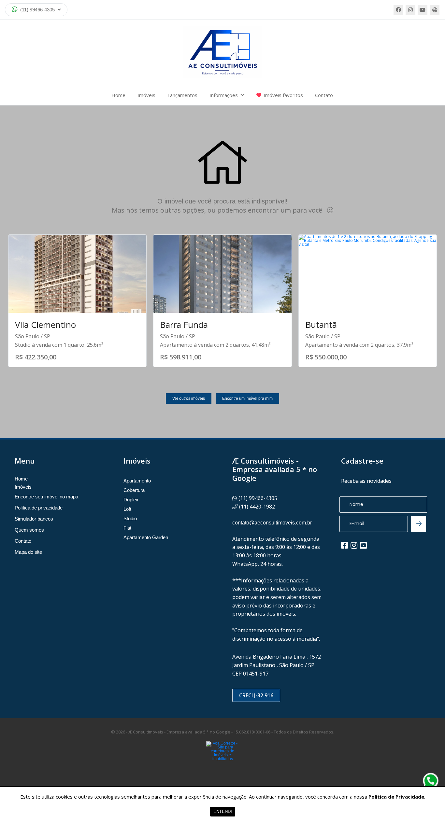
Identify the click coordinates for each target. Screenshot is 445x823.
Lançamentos (182, 95)
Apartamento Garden (145, 537)
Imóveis (146, 95)
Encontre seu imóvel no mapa (46, 496)
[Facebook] (398, 10)
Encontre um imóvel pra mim (247, 398)
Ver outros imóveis (188, 398)
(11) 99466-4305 (37, 9)
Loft (127, 509)
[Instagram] (410, 10)
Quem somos (29, 530)
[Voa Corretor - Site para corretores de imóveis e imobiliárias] (222, 760)
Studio (130, 518)
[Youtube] (422, 10)
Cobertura (134, 490)
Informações (223, 95)
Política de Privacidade (396, 796)
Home (118, 95)
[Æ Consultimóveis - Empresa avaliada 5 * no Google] (222, 52)
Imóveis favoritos (283, 95)
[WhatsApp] (430, 780)
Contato (324, 95)
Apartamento (137, 480)
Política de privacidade (39, 507)
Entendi (222, 811)
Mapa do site (28, 552)
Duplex (130, 499)
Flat (127, 528)
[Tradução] (434, 10)
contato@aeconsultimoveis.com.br (272, 522)
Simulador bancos (34, 519)
